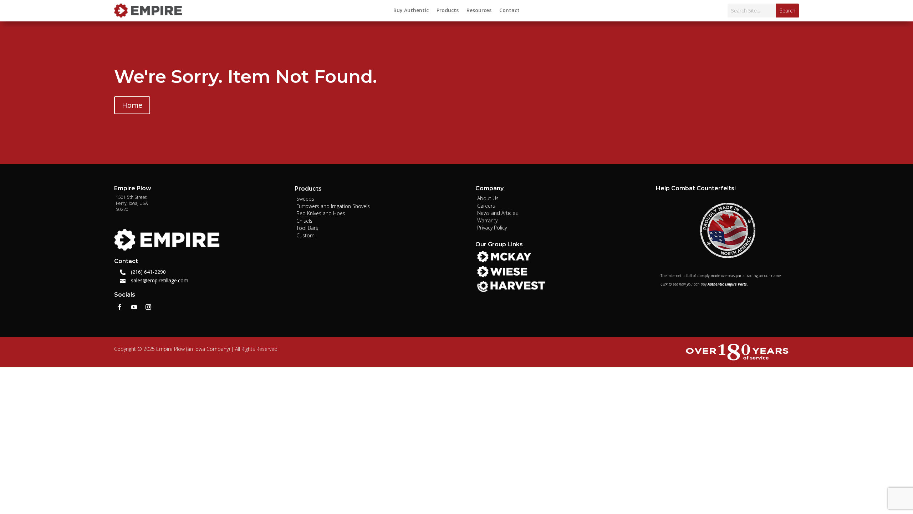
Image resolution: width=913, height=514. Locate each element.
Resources (478, 11)
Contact (509, 11)
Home (132, 105)
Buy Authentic (411, 11)
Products (448, 11)
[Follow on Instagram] (148, 307)
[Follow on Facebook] (120, 307)
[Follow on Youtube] (134, 307)
